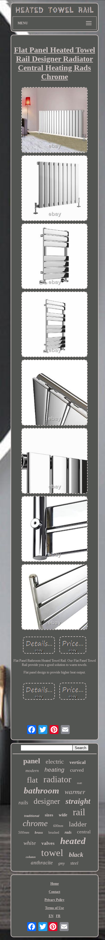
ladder (78, 824)
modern (32, 770)
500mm (23, 832)
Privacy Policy (54, 900)
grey (61, 863)
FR (58, 916)
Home (54, 884)
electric (55, 761)
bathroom (41, 790)
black (76, 854)
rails (23, 802)
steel (74, 863)
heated (73, 841)
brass (39, 832)
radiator (57, 779)
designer (47, 801)
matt (79, 783)
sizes (49, 815)
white (30, 843)
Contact (54, 892)
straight (78, 801)
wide (63, 814)
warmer (75, 791)
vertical (77, 762)
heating (54, 769)
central (84, 832)
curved (77, 770)
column (31, 857)
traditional (31, 815)
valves (48, 843)
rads (68, 832)
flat (32, 779)
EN (51, 916)
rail (79, 812)
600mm (58, 826)
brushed (53, 833)
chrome (35, 823)
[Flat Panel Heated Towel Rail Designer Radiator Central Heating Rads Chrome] (54, 121)
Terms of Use (54, 908)
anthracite (42, 862)
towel (52, 852)
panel (31, 761)
